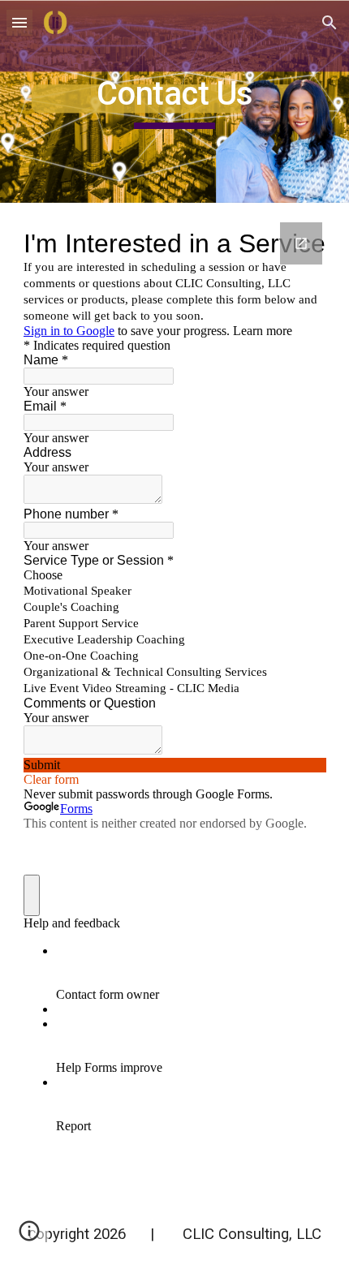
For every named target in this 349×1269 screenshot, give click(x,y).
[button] (19, 22)
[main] (175, 101)
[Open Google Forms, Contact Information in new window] (301, 243)
